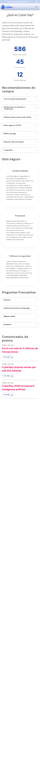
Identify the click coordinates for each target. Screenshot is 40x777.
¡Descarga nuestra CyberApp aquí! (18, 1)
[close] (36, 1)
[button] (20, 99)
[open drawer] (36, 7)
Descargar (6, 357)
